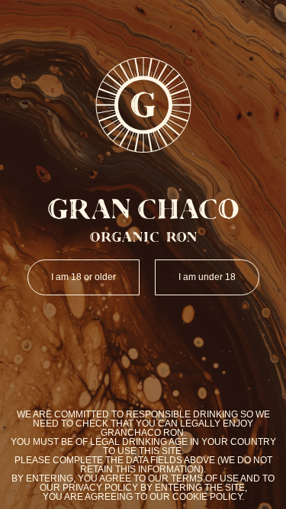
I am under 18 (207, 277)
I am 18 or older (83, 277)
